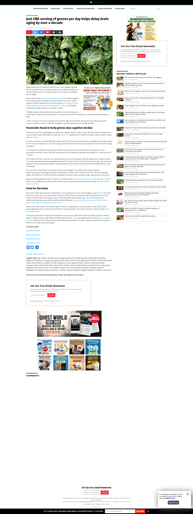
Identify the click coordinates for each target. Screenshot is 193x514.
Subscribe (140, 511)
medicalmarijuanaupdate (85, 8)
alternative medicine (97, 258)
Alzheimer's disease (33, 260)
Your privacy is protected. (36, 300)
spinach (77, 270)
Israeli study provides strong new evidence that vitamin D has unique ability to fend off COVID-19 (144, 173)
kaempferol (33, 137)
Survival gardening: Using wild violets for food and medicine (144, 180)
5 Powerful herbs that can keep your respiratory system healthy (145, 187)
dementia (94, 263)
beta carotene (70, 260)
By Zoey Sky (135, 87)
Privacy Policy (96, 507)
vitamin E (64, 135)
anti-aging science (57, 260)
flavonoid (99, 193)
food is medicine (64, 265)
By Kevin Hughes (136, 161)
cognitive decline (50, 263)
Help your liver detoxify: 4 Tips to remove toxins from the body (145, 91)
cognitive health (77, 263)
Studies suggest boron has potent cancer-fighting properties (144, 106)
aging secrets (70, 258)
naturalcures (120, 8)
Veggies (84, 270)
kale (98, 265)
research (70, 270)
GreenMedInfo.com (33, 231)
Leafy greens (105, 265)
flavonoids (39, 265)
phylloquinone (31, 270)
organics (100, 268)
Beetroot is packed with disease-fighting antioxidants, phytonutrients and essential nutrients (142, 194)
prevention (54, 270)
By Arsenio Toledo (136, 189)
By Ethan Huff (135, 124)
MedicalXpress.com (33, 235)
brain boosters (90, 260)
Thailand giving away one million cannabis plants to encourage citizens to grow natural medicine (145, 113)
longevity (29, 268)
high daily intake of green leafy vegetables (88, 179)
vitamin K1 (107, 270)
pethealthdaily (68, 8)
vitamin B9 (91, 270)
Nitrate (86, 268)
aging (63, 258)
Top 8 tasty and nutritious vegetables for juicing (140, 216)
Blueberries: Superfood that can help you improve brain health (145, 128)
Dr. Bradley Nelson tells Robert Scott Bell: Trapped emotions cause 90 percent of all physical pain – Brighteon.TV (144, 158)
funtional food (81, 265)
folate (46, 265)
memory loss (43, 268)
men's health (54, 268)
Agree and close (173, 502)
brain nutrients (37, 263)
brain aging (80, 260)
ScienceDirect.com (33, 243)
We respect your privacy (86, 501)
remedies (62, 270)
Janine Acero (42, 28)
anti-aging (45, 260)
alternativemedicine (105, 8)
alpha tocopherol (82, 258)
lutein (75, 218)
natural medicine (76, 268)
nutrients (92, 268)
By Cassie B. (135, 79)
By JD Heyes (135, 176)
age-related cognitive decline (49, 258)
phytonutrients (43, 270)
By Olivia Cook (135, 145)
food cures (53, 265)
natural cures (64, 268)
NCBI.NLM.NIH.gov (33, 239)
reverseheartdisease (40, 8)
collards (89, 198)
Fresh (73, 265)
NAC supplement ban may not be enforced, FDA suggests (143, 77)
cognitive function (64, 263)
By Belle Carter (135, 102)
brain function (102, 260)
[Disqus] (69, 403)
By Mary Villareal (136, 116)
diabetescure (55, 8)
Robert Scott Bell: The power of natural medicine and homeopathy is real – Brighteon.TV (142, 209)
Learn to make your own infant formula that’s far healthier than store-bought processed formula (145, 121)
